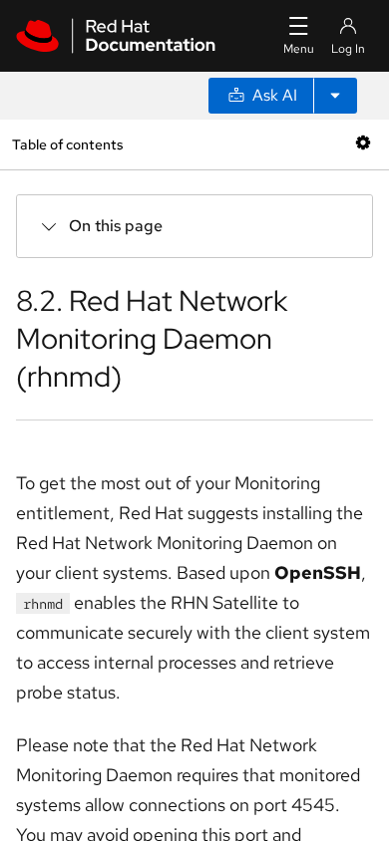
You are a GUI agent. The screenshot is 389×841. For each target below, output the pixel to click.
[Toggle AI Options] (335, 96)
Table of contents (67, 144)
